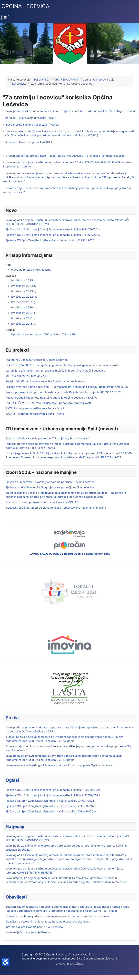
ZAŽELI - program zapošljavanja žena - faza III (35, 413)
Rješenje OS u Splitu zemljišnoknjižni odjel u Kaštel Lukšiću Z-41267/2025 (53, 795)
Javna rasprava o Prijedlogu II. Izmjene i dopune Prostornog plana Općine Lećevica (59, 765)
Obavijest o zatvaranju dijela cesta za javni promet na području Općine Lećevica (57, 916)
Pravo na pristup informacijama (31, 269)
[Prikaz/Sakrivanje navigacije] (5, 17)
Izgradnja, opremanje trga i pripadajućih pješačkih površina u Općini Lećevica (55, 370)
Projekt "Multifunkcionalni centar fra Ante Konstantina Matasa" (45, 381)
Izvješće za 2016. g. (23, 318)
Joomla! (27, 958)
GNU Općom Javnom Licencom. (97, 958)
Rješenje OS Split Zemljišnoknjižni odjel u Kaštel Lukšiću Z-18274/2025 (51, 806)
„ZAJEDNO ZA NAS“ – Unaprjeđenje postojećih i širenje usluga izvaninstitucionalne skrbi (62, 365)
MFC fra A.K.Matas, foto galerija (26, 376)
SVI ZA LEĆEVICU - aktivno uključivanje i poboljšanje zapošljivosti (48, 403)
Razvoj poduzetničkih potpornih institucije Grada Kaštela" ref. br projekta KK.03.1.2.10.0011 (64, 392)
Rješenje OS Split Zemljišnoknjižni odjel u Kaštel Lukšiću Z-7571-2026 (50, 800)
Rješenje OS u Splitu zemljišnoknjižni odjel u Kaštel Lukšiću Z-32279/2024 (53, 790)
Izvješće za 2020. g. (24, 307)
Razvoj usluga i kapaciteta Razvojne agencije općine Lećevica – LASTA (51, 397)
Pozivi (12, 717)
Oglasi (12, 780)
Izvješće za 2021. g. (23, 302)
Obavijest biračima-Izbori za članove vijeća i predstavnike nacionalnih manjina (56, 507)
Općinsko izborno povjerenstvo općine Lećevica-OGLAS (42, 502)
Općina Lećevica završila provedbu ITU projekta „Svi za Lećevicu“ (48, 438)
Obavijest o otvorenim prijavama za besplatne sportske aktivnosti (48, 921)
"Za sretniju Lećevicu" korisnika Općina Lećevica (37, 359)
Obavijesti (16, 897)
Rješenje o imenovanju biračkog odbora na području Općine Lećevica (50, 482)
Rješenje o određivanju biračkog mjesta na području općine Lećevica (50, 487)
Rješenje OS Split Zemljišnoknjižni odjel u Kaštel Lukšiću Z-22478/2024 (51, 811)
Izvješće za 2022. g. (24, 296)
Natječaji (15, 826)
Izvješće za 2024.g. (23, 285)
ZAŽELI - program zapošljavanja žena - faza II (35, 408)
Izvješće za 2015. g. (23, 323)
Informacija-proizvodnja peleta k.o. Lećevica (34, 927)
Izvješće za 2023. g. (24, 291)
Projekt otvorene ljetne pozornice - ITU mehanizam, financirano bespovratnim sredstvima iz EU (67, 386)
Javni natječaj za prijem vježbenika (28, 932)
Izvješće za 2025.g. (23, 280)
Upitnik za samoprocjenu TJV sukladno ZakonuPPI (43, 334)
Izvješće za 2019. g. (23, 312)
